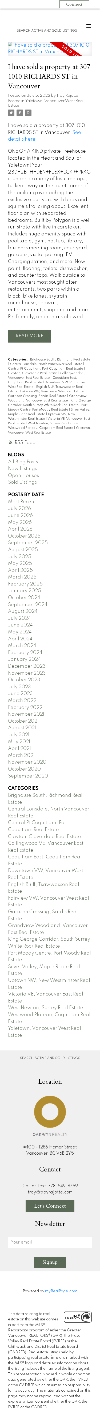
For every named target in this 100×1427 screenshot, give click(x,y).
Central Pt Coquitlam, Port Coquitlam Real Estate (46, 368)
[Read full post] (50, 52)
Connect (74, 4)
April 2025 (20, 570)
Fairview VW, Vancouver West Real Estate (52, 391)
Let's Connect (50, 1206)
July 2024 (19, 618)
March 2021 (21, 755)
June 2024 (20, 625)
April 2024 (20, 639)
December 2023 (27, 666)
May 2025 (20, 563)
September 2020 (28, 776)
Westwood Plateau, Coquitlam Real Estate (41, 428)
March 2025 (22, 577)
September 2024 (27, 604)
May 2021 (19, 741)
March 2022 (22, 700)
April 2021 (19, 748)
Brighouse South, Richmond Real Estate (60, 359)
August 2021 (22, 728)
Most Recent (22, 502)
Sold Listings (22, 482)
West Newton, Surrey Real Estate (52, 423)
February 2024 (25, 652)
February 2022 (25, 707)
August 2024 (23, 611)
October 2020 (24, 769)
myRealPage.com (61, 1291)
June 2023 (20, 693)
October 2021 (23, 721)
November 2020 (27, 762)
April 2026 (20, 529)
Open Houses (23, 475)
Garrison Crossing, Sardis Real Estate (37, 396)
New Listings (22, 468)
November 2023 (27, 673)
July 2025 (19, 556)
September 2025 (28, 542)
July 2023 (19, 687)
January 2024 (24, 659)
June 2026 (20, 515)
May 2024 (20, 632)
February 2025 (25, 584)
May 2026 (20, 522)
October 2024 (24, 597)
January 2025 (24, 590)
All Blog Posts (23, 462)
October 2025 (24, 536)
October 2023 (24, 680)
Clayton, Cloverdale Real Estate (33, 373)
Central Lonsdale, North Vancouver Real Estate (46, 364)
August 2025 (23, 549)
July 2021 (18, 735)
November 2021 (26, 714)
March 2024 (22, 645)
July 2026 (19, 508)
